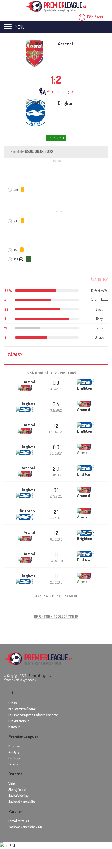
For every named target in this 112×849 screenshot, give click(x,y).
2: (56, 403)
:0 (56, 468)
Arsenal (65, 44)
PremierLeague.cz (40, 676)
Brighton (66, 103)
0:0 (56, 446)
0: (56, 382)
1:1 (56, 554)
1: (56, 425)
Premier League (60, 91)
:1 (56, 511)
